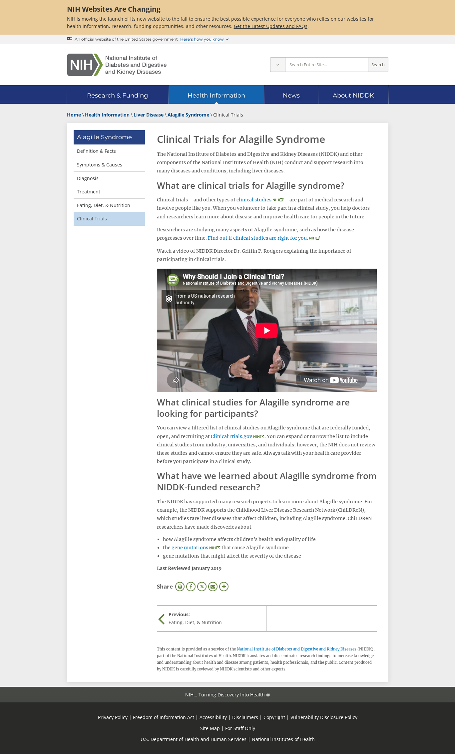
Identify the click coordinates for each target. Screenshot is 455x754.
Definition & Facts (96, 151)
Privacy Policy (113, 717)
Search (378, 65)
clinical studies (253, 200)
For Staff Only (240, 728)
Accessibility (213, 717)
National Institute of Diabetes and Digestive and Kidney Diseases (296, 649)
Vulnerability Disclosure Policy (323, 717)
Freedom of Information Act (163, 717)
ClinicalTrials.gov (231, 436)
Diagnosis (88, 178)
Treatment (88, 191)
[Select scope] (277, 64)
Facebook (191, 586)
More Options (223, 586)
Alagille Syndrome (104, 137)
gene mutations (190, 548)
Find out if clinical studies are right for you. (258, 238)
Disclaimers (245, 717)
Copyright (274, 717)
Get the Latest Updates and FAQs (270, 26)
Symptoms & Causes (99, 164)
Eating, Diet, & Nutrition (103, 205)
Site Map (210, 728)
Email (213, 586)
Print (180, 586)
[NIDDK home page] (117, 65)
